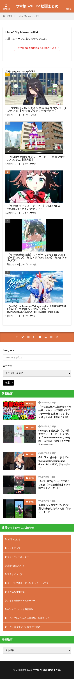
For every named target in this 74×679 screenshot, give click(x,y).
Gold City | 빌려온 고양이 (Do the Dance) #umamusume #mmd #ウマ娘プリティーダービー (54, 462)
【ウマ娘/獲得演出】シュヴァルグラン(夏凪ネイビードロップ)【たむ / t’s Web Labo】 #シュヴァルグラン (37, 258)
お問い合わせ (13, 539)
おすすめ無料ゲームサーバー (21, 601)
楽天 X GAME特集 (16, 592)
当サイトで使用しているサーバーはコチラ (27, 583)
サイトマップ (13, 548)
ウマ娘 (33, 115)
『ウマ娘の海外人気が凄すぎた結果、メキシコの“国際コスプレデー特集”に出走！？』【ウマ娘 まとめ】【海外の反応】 (54, 412)
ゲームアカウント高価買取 (20, 609)
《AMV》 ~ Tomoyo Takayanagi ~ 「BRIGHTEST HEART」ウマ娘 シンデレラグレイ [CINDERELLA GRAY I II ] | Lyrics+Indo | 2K (36, 309)
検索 (7, 382)
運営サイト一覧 (14, 574)
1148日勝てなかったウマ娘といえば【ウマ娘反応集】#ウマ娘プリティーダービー (54, 484)
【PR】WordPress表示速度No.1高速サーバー (29, 618)
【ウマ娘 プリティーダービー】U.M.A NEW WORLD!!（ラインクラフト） (34, 207)
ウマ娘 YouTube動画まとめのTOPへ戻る (37, 48)
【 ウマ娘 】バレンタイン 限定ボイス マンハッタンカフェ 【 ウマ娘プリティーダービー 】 (37, 109)
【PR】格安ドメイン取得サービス (23, 627)
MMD (33, 164)
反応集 (31, 404)
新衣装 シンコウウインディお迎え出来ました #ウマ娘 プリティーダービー (54, 508)
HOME (9, 16)
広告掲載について (16, 566)
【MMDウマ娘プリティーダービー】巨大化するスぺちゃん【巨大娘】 (36, 158)
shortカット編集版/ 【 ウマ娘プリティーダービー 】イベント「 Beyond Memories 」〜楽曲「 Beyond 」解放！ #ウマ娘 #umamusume (54, 438)
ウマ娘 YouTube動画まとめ (37, 6)
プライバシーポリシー (18, 557)
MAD (32, 316)
